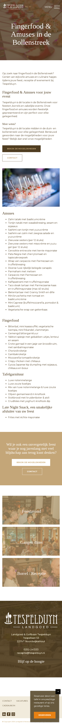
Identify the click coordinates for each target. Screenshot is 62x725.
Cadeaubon (8, 705)
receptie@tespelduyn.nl (31, 653)
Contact (12, 158)
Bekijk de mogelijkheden (21, 148)
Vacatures (22, 701)
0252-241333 (31, 649)
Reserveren (44, 715)
